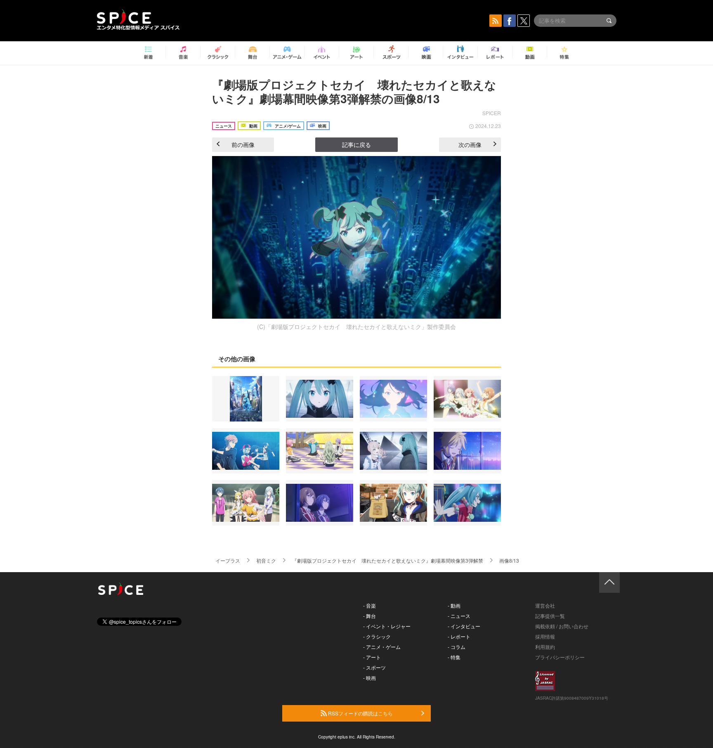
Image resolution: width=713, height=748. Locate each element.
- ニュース (459, 615)
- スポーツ (374, 667)
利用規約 (545, 646)
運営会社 (545, 605)
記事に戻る (356, 144)
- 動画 (454, 605)
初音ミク (266, 560)
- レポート (459, 636)
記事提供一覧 (550, 615)
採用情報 (545, 636)
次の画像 (470, 144)
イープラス (227, 560)
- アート (372, 656)
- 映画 (369, 677)
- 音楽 (369, 605)
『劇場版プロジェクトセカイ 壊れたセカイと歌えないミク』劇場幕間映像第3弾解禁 (387, 560)
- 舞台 (369, 615)
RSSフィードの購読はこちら (360, 713)
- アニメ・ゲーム (382, 646)
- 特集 (454, 656)
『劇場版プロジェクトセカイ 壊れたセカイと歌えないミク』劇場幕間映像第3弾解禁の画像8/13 (354, 91)
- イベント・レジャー (387, 626)
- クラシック (377, 636)
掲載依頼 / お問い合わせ (561, 626)
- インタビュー (464, 626)
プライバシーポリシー (560, 656)
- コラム (456, 646)
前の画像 (243, 144)
